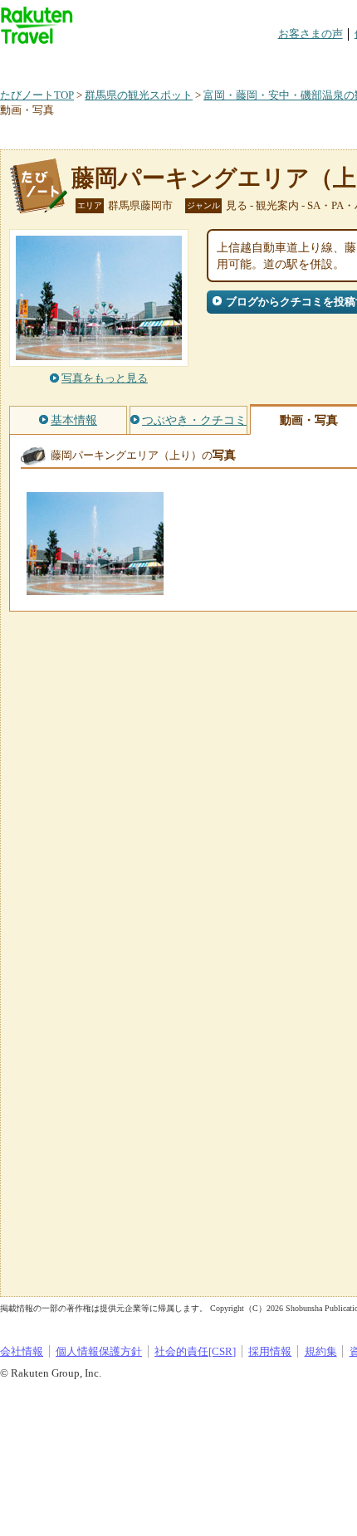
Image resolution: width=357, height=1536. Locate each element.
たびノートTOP (37, 95)
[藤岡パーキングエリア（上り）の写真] (95, 587)
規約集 (321, 1351)
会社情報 (21, 1351)
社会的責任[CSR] (195, 1351)
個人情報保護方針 (99, 1351)
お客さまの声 (310, 33)
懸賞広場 (194, 62)
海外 (126, 62)
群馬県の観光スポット (139, 95)
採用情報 (269, 1351)
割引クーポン (262, 62)
